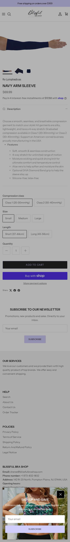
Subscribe (35, 529)
